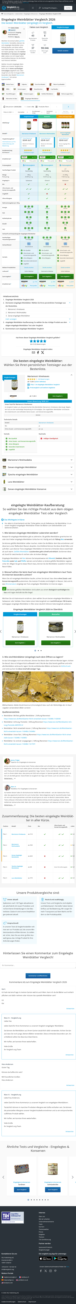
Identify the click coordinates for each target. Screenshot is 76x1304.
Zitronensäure (11, 584)
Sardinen (21, 1185)
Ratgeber (42, 1234)
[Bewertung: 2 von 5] (34, 341)
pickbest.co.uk (23, 1280)
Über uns (42, 1216)
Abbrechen (56, 976)
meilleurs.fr (25, 1277)
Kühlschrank (65, 666)
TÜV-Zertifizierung (45, 1240)
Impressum (32, 1301)
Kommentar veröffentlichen (38, 976)
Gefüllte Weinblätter (21, 551)
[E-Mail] (33, 352)
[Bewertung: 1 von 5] (31, 341)
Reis (62, 539)
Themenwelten (44, 1229)
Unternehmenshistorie (46, 1222)
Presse (41, 1232)
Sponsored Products (45, 1247)
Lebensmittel (18, 14)
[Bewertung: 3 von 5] (38, 341)
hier (67, 1267)
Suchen (68, 8)
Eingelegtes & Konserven (31, 14)
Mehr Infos (26, 3)
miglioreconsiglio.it (10, 1277)
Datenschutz (22, 1301)
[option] (22, 1176)
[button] (35, 650)
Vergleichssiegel (44, 1250)
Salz (15, 561)
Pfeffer (23, 561)
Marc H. (13, 787)
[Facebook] (38, 352)
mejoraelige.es (9, 1280)
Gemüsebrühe (52, 1185)
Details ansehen (63, 51)
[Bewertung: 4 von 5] (41, 341)
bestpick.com (8, 1283)
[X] (42, 352)
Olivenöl (51, 558)
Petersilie (5, 561)
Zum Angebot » (29, 276)
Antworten (70, 1008)
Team (40, 1224)
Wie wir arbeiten (44, 1219)
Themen (41, 1237)
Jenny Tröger (15, 760)
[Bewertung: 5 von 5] (44, 341)
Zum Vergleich (22, 1190)
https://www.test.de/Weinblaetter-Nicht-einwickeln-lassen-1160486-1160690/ (32, 719)
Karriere (41, 1227)
